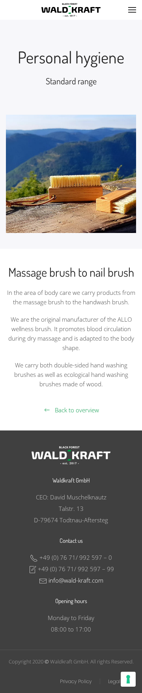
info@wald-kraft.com (76, 580)
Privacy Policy (76, 681)
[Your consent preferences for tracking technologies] (128, 679)
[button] (132, 10)
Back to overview (77, 410)
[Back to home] (71, 10)
